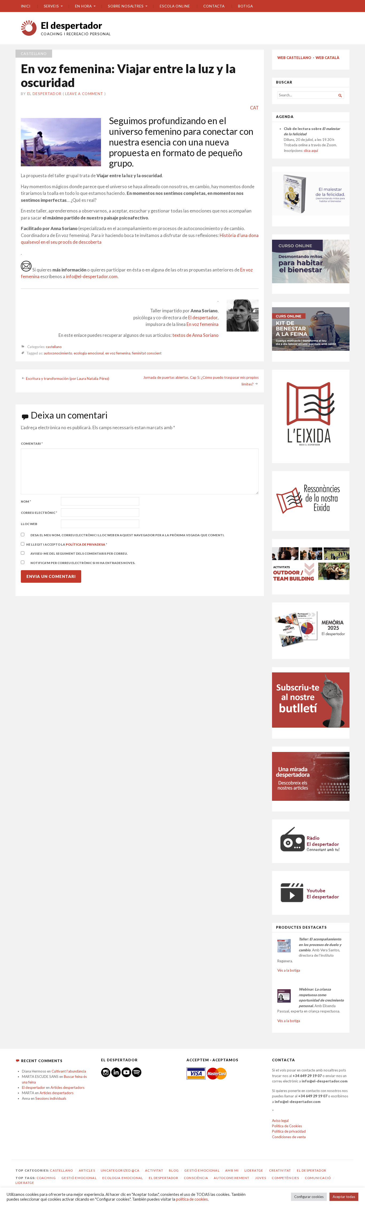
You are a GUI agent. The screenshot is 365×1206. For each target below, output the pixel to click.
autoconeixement (231, 1178)
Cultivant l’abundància (69, 1071)
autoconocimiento (58, 353)
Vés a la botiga (288, 970)
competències (285, 1178)
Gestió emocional (201, 1170)
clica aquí (311, 150)
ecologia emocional (89, 353)
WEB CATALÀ (327, 58)
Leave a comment (84, 94)
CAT (254, 108)
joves (260, 1178)
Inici (25, 6)
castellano (34, 54)
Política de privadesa (86, 544)
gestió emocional (78, 1178)
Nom (26, 501)
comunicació (318, 1178)
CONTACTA (214, 6)
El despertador (71, 25)
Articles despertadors (67, 1087)
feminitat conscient (146, 353)
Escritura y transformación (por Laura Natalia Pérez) (67, 378)
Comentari (32, 443)
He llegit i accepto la (66, 544)
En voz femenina (203, 324)
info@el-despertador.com (92, 276)
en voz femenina (117, 353)
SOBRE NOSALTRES (126, 6)
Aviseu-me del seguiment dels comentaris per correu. (79, 553)
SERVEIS (51, 6)
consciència (196, 1178)
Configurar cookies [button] (309, 1197)
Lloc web (29, 524)
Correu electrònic (39, 512)
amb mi (232, 1170)
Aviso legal (280, 1120)
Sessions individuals (50, 1098)
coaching (46, 1178)
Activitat (154, 1170)
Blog (174, 1170)
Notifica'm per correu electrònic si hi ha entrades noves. (82, 563)
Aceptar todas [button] (344, 1197)
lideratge (24, 1182)
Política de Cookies (287, 1126)
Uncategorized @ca (120, 1170)
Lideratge (253, 1170)
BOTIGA (245, 6)
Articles (87, 1170)
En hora (83, 6)
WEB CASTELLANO (294, 58)
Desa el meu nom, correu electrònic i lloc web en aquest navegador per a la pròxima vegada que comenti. (127, 535)
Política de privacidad (289, 1131)
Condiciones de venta (289, 1137)
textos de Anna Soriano (195, 335)
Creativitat (280, 1170)
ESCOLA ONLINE (175, 6)
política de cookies (192, 1199)
